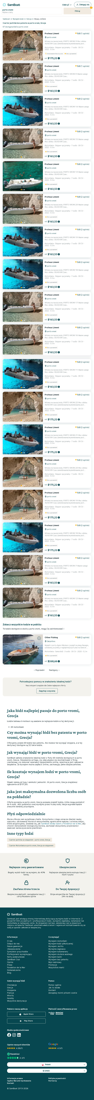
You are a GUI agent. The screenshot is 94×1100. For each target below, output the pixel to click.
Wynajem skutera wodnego (60, 954)
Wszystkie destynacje (17, 1001)
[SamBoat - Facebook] (9, 1035)
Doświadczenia (13, 970)
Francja (10, 993)
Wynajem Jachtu (55, 946)
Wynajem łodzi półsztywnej (60, 943)
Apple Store (28, 1014)
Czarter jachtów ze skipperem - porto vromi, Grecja (29, 840)
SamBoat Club (13, 959)
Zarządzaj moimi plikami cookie (62, 993)
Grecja (10, 987)
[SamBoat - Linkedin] (19, 1035)
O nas (9, 941)
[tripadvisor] (13, 1054)
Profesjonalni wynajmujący (19, 954)
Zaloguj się (84, 4)
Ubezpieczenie (13, 949)
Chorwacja (12, 985)
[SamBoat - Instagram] (14, 1035)
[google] (53, 1044)
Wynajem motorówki (57, 941)
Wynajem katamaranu (58, 951)
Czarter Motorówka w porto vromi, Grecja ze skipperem (31, 845)
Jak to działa (54, 987)
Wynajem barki (55, 957)
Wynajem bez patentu (58, 959)
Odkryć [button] (65, 4)
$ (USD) (46, 1070)
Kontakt (52, 990)
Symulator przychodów (17, 951)
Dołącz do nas (13, 943)
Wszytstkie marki (56, 967)
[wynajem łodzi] (11, 4)
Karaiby (10, 998)
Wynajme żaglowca (56, 949)
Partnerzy (52, 1081)
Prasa (9, 965)
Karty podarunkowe (16, 957)
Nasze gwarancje (14, 946)
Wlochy (10, 995)
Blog (9, 973)
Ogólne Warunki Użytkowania (19, 1081)
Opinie (10, 962)
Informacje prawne (15, 1078)
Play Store (28, 1021)
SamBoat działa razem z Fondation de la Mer (61, 823)
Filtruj (83, 10)
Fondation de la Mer (16, 967)
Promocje (52, 965)
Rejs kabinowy (54, 962)
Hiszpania (11, 990)
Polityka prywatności (57, 1078)
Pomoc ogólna (54, 985)
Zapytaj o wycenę (47, 690)
